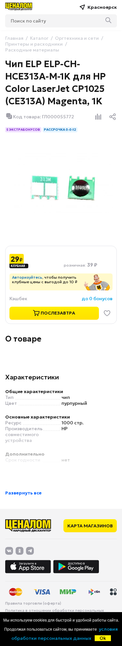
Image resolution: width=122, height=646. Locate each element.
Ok (103, 638)
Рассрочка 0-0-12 (60, 129)
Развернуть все (23, 493)
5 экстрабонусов (23, 129)
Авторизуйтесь (27, 277)
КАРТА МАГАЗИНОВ (90, 526)
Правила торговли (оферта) (33, 603)
